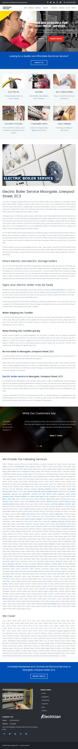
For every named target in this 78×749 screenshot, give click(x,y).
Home (25, 8)
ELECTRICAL (13, 92)
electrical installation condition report (63, 504)
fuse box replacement (56, 514)
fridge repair (71, 489)
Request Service (56, 39)
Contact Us (39, 63)
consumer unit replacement (20, 494)
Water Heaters (43, 96)
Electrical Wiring (29, 509)
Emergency (31, 8)
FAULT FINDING (64, 124)
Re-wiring (12, 96)
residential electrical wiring (10, 504)
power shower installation (47, 544)
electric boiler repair (34, 491)
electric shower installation (56, 494)
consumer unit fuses (28, 471)
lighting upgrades (30, 566)
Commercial (54, 8)
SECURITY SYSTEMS (13, 124)
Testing (16, 98)
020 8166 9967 (71, 2)
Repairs (34, 130)
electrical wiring (7, 501)
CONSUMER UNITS (39, 124)
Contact (73, 8)
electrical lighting (7, 599)
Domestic (45, 8)
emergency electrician (58, 521)
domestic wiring (47, 554)
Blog (43, 707)
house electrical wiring (21, 466)
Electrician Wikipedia (49, 604)
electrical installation (45, 489)
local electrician (7, 576)
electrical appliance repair (49, 491)
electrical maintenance (64, 526)
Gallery (68, 8)
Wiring (7, 96)
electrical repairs (7, 491)
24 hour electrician (16, 489)
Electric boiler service (14, 376)
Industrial (62, 8)
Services (37, 8)
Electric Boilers (34, 96)
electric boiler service (58, 290)
